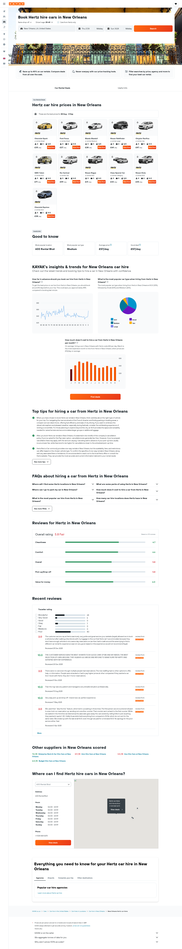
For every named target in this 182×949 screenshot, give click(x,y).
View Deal (51, 147)
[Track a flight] (4, 39)
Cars (45, 911)
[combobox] (25, 22)
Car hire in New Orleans (97, 911)
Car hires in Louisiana (78, 911)
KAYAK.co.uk (36, 911)
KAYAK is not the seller (44, 933)
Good (40, 620)
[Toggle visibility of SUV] (114, 319)
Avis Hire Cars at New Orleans (90, 754)
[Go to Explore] (4, 34)
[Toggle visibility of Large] (114, 326)
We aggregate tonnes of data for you (50, 937)
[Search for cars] (4, 21)
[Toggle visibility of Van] (132, 322)
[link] (95, 397)
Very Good (42, 618)
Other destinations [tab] (84, 878)
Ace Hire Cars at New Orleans (133, 754)
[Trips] (4, 51)
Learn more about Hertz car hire (50, 893)
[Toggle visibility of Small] (132, 319)
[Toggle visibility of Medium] (115, 322)
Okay (40, 623)
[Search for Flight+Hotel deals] (4, 26)
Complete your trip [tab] (65, 878)
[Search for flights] (4, 11)
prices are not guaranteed (81, 926)
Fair (39, 626)
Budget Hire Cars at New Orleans (49, 761)
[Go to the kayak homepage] (16, 3)
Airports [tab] (51, 878)
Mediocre (42, 629)
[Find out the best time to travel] (4, 44)
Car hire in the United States (59, 911)
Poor (40, 631)
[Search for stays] (4, 16)
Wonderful (43, 615)
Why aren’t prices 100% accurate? (49, 942)
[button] (4, 4)
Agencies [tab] (40, 878)
